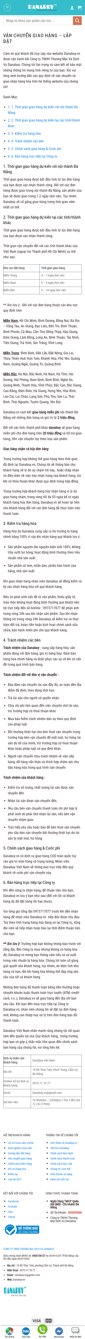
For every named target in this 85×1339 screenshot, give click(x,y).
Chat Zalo (26, 1337)
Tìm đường (9, 1337)
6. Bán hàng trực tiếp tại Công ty (32, 156)
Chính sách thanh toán (62, 1158)
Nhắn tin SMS (75, 1337)
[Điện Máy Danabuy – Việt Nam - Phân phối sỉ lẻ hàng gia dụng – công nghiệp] (42, 7)
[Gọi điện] (42, 1330)
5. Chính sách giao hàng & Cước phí (34, 149)
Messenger (59, 1337)
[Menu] (7, 7)
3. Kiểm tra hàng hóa (24, 133)
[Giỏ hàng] (79, 7)
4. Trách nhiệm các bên (26, 141)
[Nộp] (77, 20)
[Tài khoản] (72, 7)
